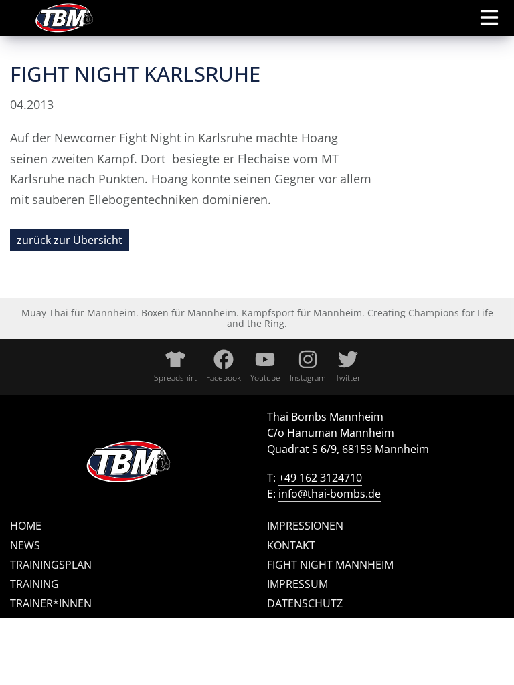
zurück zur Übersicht (69, 240)
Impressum (297, 584)
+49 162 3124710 (320, 477)
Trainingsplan (51, 564)
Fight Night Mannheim (330, 564)
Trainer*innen (51, 603)
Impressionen (305, 525)
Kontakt (291, 545)
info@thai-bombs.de (329, 493)
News (25, 545)
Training (34, 584)
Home (25, 525)
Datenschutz (305, 603)
